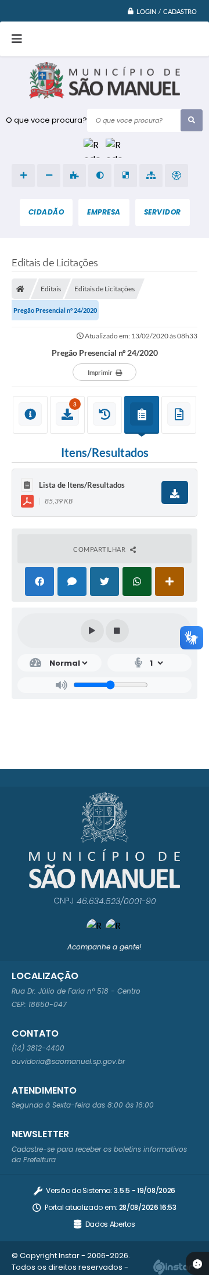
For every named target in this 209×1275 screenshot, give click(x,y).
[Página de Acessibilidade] (176, 175)
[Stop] (117, 630)
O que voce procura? (46, 120)
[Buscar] (191, 120)
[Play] (92, 630)
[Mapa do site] (151, 175)
